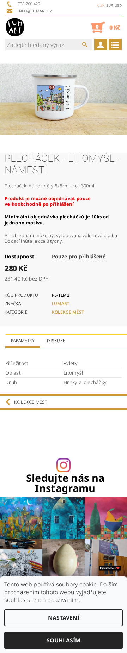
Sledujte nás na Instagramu (65, 483)
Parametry (22, 341)
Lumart (61, 304)
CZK (100, 5)
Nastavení (63, 618)
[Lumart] (15, 27)
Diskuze (56, 341)
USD (118, 5)
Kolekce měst (68, 312)
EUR (109, 5)
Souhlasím (63, 640)
